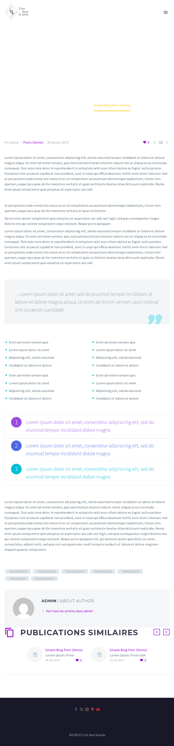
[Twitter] (81, 709)
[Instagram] (87, 709)
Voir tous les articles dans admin (69, 611)
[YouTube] (98, 709)
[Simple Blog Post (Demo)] (36, 655)
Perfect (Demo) (130, 571)
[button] (157, 632)
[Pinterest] (92, 709)
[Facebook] (76, 709)
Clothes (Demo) (47, 571)
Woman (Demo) (45, 578)
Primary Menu (166, 12)
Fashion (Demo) (75, 571)
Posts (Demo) (33, 142)
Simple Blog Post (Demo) (64, 650)
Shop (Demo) (17, 578)
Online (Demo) (103, 571)
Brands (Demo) (18, 571)
